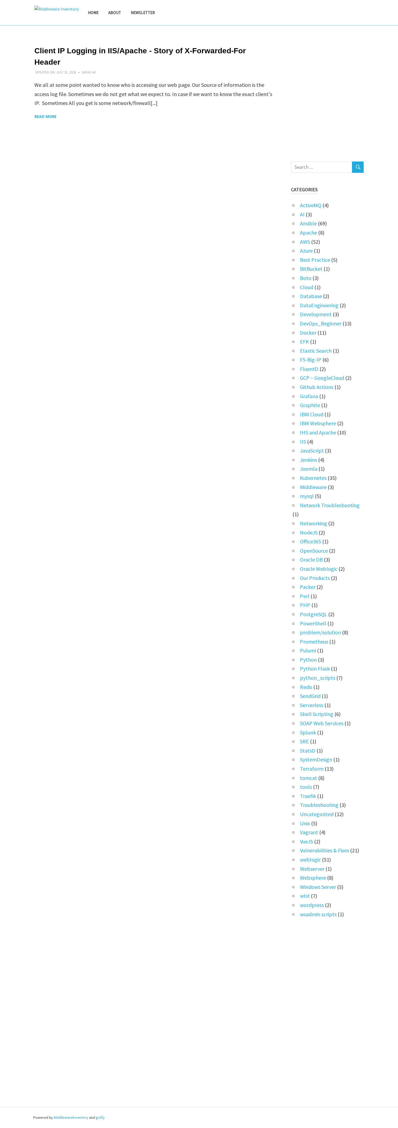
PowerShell (313, 623)
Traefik (308, 796)
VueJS (306, 841)
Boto (305, 278)
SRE (304, 741)
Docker (308, 332)
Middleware (313, 487)
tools (306, 786)
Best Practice (315, 259)
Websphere (313, 877)
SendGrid (310, 695)
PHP (305, 605)
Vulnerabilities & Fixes (324, 850)
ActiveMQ (310, 205)
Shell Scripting (316, 714)
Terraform (312, 768)
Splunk (308, 732)
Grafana (309, 396)
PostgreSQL (313, 614)
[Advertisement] (327, 93)
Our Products (315, 578)
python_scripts (317, 677)
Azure (306, 250)
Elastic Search (316, 350)
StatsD (307, 750)
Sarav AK (89, 72)
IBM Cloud (311, 414)
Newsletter (143, 12)
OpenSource (314, 550)
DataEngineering (319, 305)
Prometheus (314, 641)
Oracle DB (311, 559)
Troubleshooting (319, 805)
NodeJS (309, 532)
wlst (305, 895)
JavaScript (312, 450)
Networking (313, 523)
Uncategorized (317, 814)
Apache (308, 232)
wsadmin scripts (318, 914)
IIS (303, 441)
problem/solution (320, 632)
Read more (45, 116)
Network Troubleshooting (330, 505)
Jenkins (308, 459)
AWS (305, 241)
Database (311, 296)
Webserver (312, 868)
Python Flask (315, 668)
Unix (305, 823)
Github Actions (316, 387)
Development (316, 314)
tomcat (308, 777)
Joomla (308, 468)
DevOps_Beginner (320, 323)
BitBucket (311, 268)
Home (93, 12)
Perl (304, 596)
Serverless (311, 705)
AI (302, 214)
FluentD (309, 368)
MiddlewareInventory (71, 1117)
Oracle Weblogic (318, 568)
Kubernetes (313, 477)
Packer (307, 586)
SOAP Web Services (321, 723)
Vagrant (309, 832)
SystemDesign (316, 759)
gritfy (100, 1117)
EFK (304, 341)
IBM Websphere (318, 423)
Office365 (310, 541)
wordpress (312, 905)
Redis (306, 687)
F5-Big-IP (310, 359)
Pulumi (308, 650)
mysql (307, 496)
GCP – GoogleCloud (322, 377)
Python (308, 659)
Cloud (306, 287)
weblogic (310, 859)
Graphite (310, 405)
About (114, 12)
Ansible (308, 223)
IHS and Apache (318, 432)
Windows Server (318, 886)
